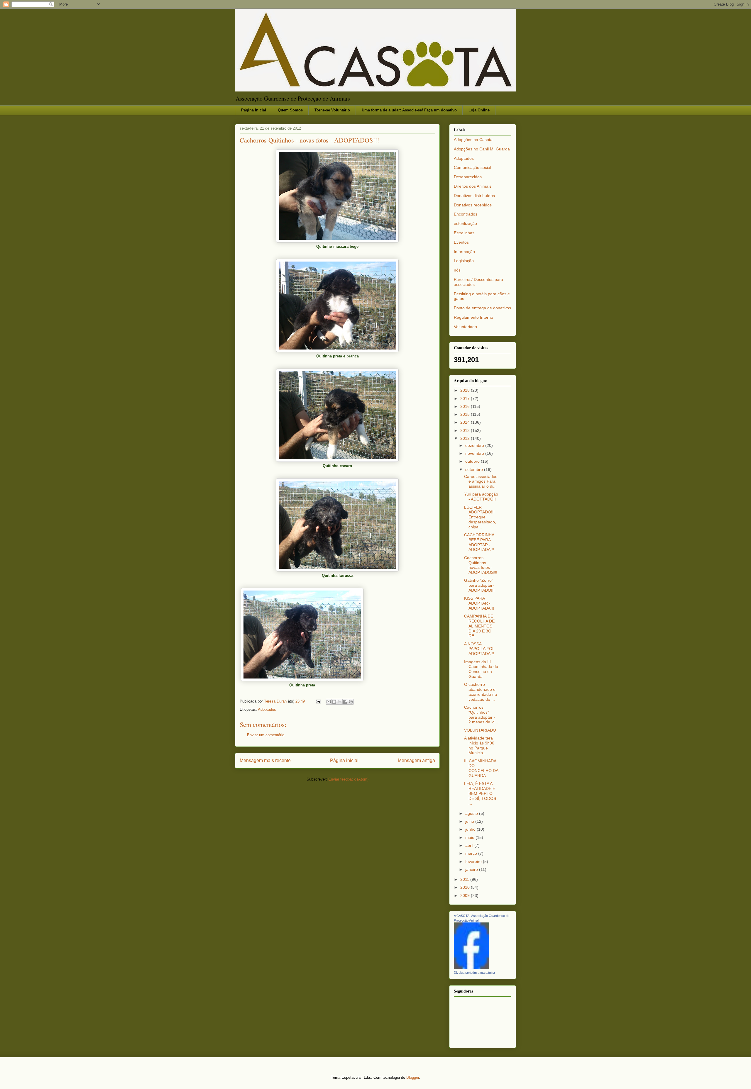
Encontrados (465, 214)
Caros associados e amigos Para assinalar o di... (480, 481)
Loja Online (479, 110)
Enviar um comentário (265, 735)
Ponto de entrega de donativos (482, 308)
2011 (465, 879)
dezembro (475, 445)
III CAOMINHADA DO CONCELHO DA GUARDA (481, 768)
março (471, 853)
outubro (473, 461)
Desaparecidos (468, 176)
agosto (472, 813)
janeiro (472, 869)
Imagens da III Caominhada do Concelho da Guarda (481, 669)
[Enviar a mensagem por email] (328, 702)
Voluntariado (465, 326)
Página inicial (253, 110)
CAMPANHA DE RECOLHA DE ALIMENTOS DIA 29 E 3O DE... (479, 626)
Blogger (412, 1077)
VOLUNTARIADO (480, 730)
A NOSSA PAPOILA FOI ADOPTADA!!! (479, 649)
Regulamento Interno (473, 317)
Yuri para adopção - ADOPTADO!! (481, 496)
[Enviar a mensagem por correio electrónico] (318, 701)
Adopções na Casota (473, 139)
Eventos (461, 242)
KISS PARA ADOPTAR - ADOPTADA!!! (479, 603)
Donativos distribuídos (474, 195)
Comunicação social (472, 167)
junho (471, 829)
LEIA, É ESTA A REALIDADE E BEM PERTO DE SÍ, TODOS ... (480, 793)
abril (469, 845)
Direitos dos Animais (472, 186)
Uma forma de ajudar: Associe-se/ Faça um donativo (409, 110)
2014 (465, 422)
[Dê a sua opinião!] (334, 702)
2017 (465, 398)
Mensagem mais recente (265, 760)
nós (457, 270)
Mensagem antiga (416, 760)
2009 (465, 895)
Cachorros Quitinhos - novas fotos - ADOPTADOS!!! (480, 565)
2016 (465, 406)
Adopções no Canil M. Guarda (482, 149)
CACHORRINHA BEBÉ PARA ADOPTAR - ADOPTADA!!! (479, 542)
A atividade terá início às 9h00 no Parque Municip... (479, 745)
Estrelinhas (464, 232)
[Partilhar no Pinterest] (351, 702)
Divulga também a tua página (474, 972)
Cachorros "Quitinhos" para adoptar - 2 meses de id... (481, 714)
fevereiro (474, 861)
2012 (465, 438)
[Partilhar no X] (340, 702)
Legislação (464, 260)
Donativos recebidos (473, 205)
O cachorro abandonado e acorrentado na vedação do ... (480, 691)
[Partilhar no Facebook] (345, 702)
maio (470, 837)
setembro (474, 469)
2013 (465, 430)
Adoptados (267, 709)
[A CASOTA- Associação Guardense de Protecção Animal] (471, 967)
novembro (475, 453)
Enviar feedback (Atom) (348, 779)
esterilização (465, 223)
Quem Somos (290, 110)
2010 (465, 887)
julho (470, 821)
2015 (465, 414)
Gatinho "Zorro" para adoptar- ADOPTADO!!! (479, 585)
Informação (464, 251)
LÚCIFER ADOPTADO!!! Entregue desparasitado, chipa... (480, 517)
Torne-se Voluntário (332, 110)
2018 (465, 390)
